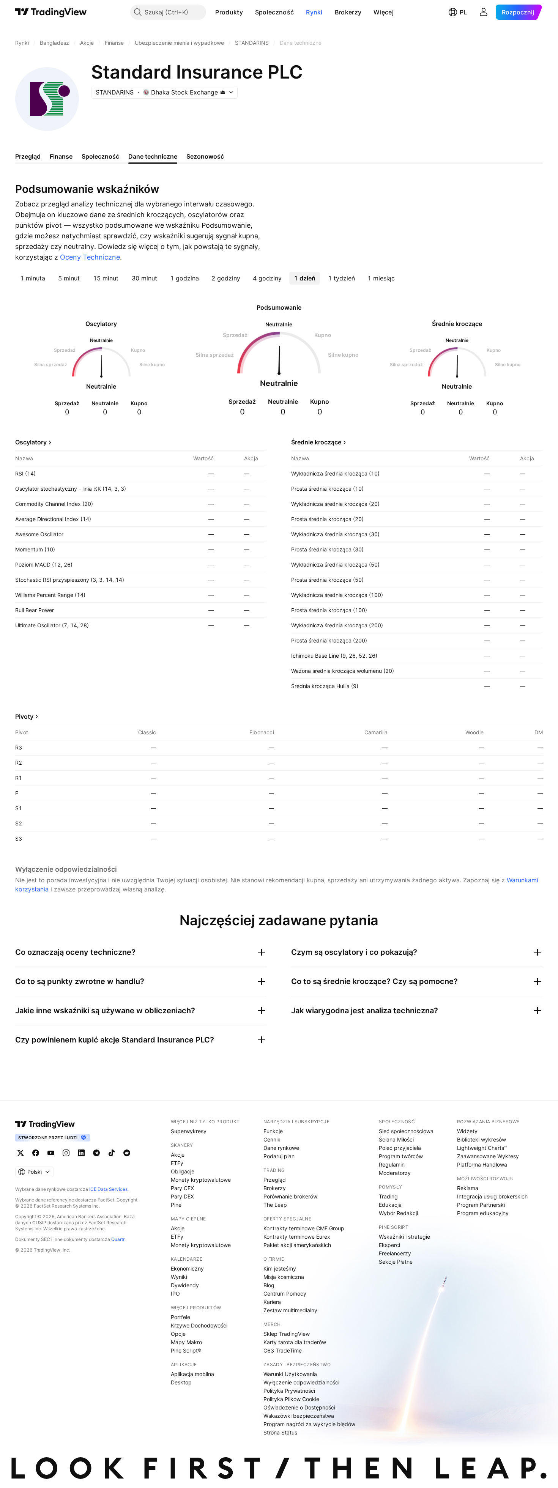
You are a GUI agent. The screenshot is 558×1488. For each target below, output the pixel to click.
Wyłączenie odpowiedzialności (301, 1382)
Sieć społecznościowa (406, 1131)
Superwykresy (188, 1131)
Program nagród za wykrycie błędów (309, 1424)
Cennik (272, 1139)
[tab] (32, 278)
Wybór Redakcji (398, 1213)
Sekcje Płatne (396, 1261)
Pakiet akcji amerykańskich (297, 1245)
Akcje (177, 1154)
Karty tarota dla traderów (294, 1342)
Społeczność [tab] (100, 156)
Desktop (181, 1382)
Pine (176, 1204)
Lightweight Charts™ (482, 1148)
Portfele (180, 1317)
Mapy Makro (186, 1342)
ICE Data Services (108, 1189)
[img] (222, 92)
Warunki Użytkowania (290, 1374)
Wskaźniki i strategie (404, 1236)
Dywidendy (185, 1285)
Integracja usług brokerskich (492, 1196)
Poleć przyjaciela (400, 1148)
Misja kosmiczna (283, 1277)
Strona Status (280, 1432)
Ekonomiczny (187, 1268)
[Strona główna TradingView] (51, 12)
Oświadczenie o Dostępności (299, 1407)
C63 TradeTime (282, 1350)
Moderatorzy (395, 1173)
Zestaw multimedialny (290, 1310)
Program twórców (401, 1156)
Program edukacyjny (483, 1213)
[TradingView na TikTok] (111, 1153)
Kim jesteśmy (279, 1268)
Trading (388, 1196)
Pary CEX (182, 1188)
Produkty (229, 12)
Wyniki (179, 1277)
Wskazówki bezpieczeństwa (298, 1415)
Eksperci (389, 1245)
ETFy (177, 1163)
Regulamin (392, 1164)
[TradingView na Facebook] (35, 1153)
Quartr (118, 1239)
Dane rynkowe (281, 1148)
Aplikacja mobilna (192, 1374)
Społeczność (274, 12)
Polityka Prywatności (289, 1390)
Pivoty (24, 716)
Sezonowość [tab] (205, 156)
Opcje (178, 1334)
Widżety (467, 1131)
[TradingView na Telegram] (96, 1153)
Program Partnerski (481, 1204)
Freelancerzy (395, 1253)
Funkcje (273, 1131)
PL (463, 12)
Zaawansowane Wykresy (488, 1156)
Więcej (384, 12)
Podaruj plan (279, 1156)
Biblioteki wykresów (481, 1139)
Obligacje (182, 1171)
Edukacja (390, 1204)
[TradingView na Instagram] (66, 1153)
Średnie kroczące (316, 442)
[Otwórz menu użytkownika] (483, 12)
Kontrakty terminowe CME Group (303, 1228)
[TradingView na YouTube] (51, 1153)
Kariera (272, 1302)
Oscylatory (31, 442)
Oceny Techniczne (90, 257)
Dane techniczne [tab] (152, 156)
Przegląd (274, 1179)
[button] (248, 12)
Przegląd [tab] (28, 156)
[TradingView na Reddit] (126, 1153)
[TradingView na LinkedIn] (81, 1153)
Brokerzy (348, 12)
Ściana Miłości (396, 1139)
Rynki (314, 12)
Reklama (467, 1188)
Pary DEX (182, 1196)
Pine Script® (186, 1350)
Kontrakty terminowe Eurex (296, 1236)
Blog (268, 1285)
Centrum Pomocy (284, 1293)
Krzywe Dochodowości (199, 1325)
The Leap (275, 1204)
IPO (175, 1293)
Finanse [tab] (61, 156)
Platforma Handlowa (482, 1164)
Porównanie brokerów (290, 1196)
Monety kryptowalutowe (201, 1179)
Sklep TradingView (286, 1334)
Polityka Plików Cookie (291, 1399)
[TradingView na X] (20, 1153)
